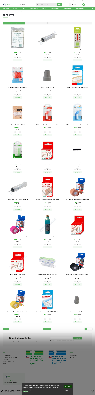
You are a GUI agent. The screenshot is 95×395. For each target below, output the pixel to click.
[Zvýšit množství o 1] (20, 57)
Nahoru (6, 329)
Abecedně (81, 23)
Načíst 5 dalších (47, 329)
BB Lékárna (71, 357)
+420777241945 (73, 355)
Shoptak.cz (14, 391)
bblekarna (73, 357)
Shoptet (8, 391)
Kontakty (4, 363)
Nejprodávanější (13, 23)
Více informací (26, 388)
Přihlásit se (77, 338)
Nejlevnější (36, 23)
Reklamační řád (6, 359)
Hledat (59, 4)
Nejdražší (59, 23)
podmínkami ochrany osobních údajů (68, 340)
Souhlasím (67, 386)
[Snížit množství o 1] (15, 57)
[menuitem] (7, 8)
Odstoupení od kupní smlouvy (9, 361)
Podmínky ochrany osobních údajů (10, 357)
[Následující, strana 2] (88, 329)
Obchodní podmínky (7, 355)
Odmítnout (67, 390)
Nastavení (26, 391)
